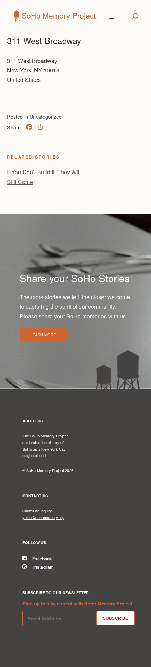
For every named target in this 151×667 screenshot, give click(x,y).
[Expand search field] (135, 16)
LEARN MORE (43, 334)
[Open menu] (111, 16)
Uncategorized (45, 116)
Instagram (43, 567)
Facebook (42, 558)
